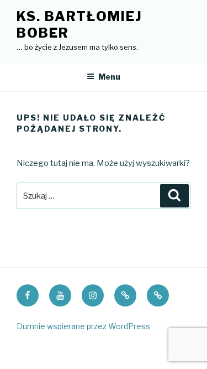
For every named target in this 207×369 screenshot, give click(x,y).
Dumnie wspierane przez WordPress (83, 326)
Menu (109, 76)
